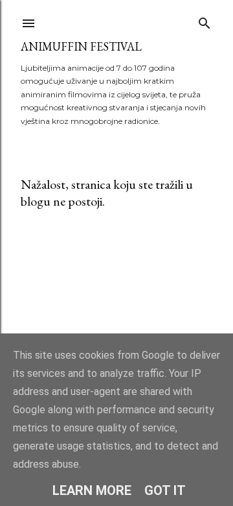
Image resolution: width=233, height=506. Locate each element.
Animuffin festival (81, 46)
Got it (165, 490)
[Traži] (204, 20)
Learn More (91, 490)
